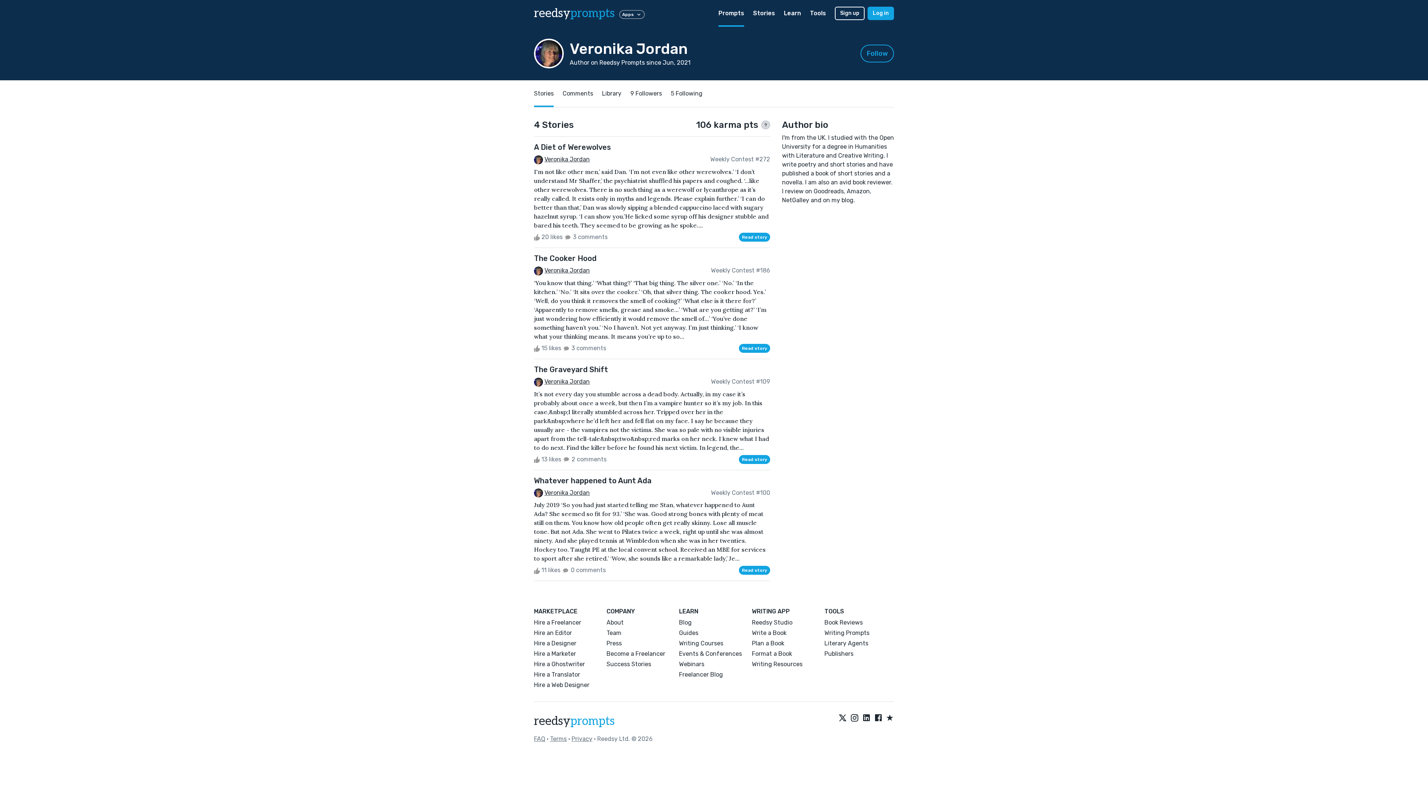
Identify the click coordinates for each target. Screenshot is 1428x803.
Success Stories (629, 664)
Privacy (582, 738)
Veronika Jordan (567, 159)
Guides (688, 632)
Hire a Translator (557, 674)
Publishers (838, 653)
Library (611, 93)
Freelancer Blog (701, 674)
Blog (685, 622)
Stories (764, 13)
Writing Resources (777, 664)
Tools (818, 13)
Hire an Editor (553, 632)
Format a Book (772, 653)
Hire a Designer (555, 643)
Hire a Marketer (555, 653)
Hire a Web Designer (561, 684)
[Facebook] (878, 718)
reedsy (574, 13)
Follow (877, 53)
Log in (881, 13)
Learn (792, 13)
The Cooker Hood (565, 258)
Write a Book (769, 632)
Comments (578, 93)
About (615, 622)
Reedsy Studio (772, 622)
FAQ (539, 738)
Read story (754, 237)
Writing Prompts (846, 632)
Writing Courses (701, 643)
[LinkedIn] (866, 718)
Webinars (691, 664)
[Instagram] (854, 718)
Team (614, 632)
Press (614, 643)
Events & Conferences (710, 653)
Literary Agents (846, 643)
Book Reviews (843, 622)
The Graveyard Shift (571, 369)
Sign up (849, 13)
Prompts (731, 13)
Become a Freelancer (636, 653)
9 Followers (646, 93)
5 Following (686, 93)
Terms (558, 738)
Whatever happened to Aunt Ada (593, 480)
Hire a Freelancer (557, 622)
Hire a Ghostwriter (559, 664)
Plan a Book (768, 643)
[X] (842, 718)
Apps (628, 14)
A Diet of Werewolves (572, 147)
